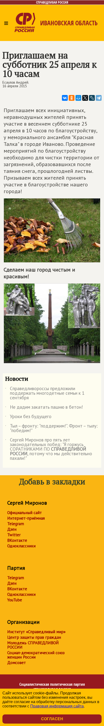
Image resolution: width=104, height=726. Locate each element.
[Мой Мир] (78, 98)
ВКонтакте (17, 540)
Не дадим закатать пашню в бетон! (44, 408)
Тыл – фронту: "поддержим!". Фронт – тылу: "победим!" (51, 428)
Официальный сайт (24, 512)
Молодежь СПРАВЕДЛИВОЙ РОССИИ (33, 645)
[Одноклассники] (71, 98)
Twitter (14, 535)
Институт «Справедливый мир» (36, 632)
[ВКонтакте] (65, 98)
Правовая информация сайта (57, 706)
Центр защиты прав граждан (34, 637)
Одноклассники (21, 546)
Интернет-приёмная (26, 518)
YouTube (14, 600)
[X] (85, 98)
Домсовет (16, 662)
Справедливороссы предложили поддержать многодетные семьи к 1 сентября (44, 393)
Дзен (11, 529)
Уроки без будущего (28, 417)
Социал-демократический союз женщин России (36, 655)
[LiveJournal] (92, 98)
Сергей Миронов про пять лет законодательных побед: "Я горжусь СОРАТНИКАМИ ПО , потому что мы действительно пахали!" (48, 449)
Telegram (15, 524)
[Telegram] (99, 98)
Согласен (52, 719)
